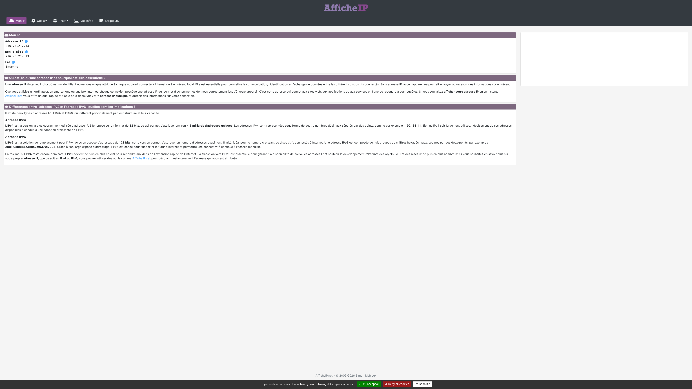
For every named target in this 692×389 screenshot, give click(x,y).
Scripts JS (112, 21)
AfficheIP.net (13, 96)
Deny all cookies (398, 384)
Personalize (422, 384)
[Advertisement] (604, 59)
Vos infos (86, 21)
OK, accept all (370, 384)
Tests (62, 21)
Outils (41, 21)
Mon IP (20, 21)
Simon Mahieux (366, 375)
